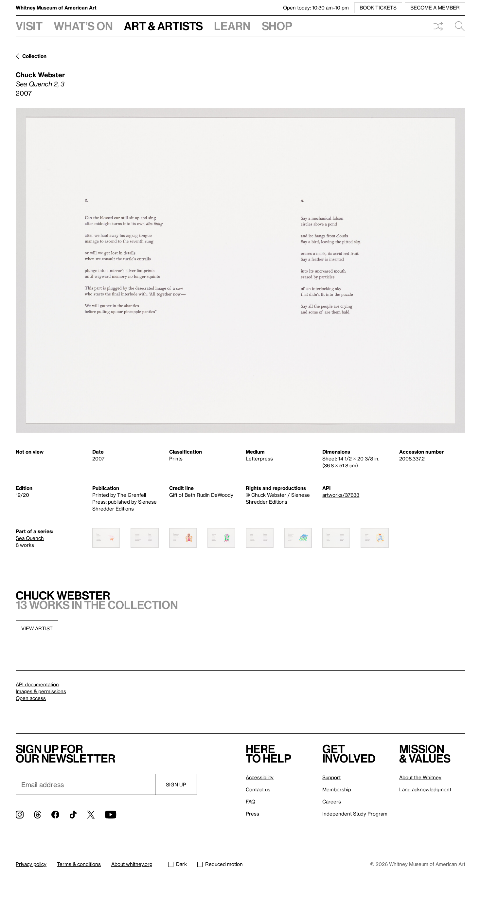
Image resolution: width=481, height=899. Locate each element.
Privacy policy (31, 864)
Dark (181, 864)
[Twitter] (91, 814)
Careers (331, 801)
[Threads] (37, 814)
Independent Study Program (354, 814)
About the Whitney (420, 777)
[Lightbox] (240, 270)
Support (331, 777)
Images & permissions (41, 691)
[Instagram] (19, 814)
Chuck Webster (40, 75)
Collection (34, 56)
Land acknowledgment (425, 789)
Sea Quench (30, 538)
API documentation (37, 684)
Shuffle (438, 26)
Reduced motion (224, 864)
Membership (336, 789)
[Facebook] (55, 814)
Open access (31, 698)
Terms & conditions (79, 864)
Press (252, 814)
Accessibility (260, 777)
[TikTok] (73, 814)
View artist (37, 628)
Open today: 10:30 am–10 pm (316, 7)
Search (457, 26)
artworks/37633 (340, 495)
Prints (176, 458)
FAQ (250, 801)
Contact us (258, 789)
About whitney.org (131, 864)
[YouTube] (110, 814)
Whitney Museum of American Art (56, 7)
